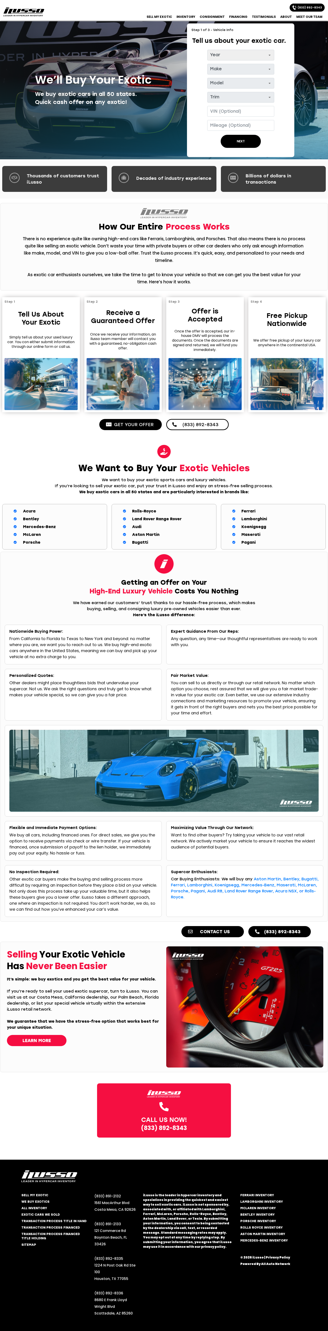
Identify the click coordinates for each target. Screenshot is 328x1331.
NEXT (241, 141)
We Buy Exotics (35, 1202)
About (286, 17)
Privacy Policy (278, 1257)
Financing (238, 17)
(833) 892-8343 (309, 7)
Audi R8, (215, 891)
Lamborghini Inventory (261, 1202)
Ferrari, (178, 885)
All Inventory (34, 1208)
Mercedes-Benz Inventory (264, 1240)
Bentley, (291, 879)
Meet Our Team (309, 17)
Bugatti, (310, 879)
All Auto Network (275, 1264)
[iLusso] (23, 12)
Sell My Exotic (159, 17)
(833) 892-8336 (108, 1293)
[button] (130, 424)
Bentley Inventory (257, 1215)
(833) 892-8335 (108, 1258)
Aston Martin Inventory (262, 1234)
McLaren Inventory (258, 1208)
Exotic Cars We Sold (40, 1215)
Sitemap (28, 1245)
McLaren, (307, 885)
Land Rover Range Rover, (249, 891)
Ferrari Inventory (257, 1195)
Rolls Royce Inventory (261, 1227)
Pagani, (198, 891)
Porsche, (180, 891)
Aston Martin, (268, 879)
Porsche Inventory (258, 1221)
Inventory (185, 17)
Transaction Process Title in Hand (54, 1221)
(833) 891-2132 (107, 1196)
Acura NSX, (286, 891)
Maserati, (287, 885)
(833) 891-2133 (107, 1224)
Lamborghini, (200, 885)
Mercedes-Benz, (258, 885)
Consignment (212, 17)
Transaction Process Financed (50, 1227)
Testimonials (264, 17)
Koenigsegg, (227, 885)
